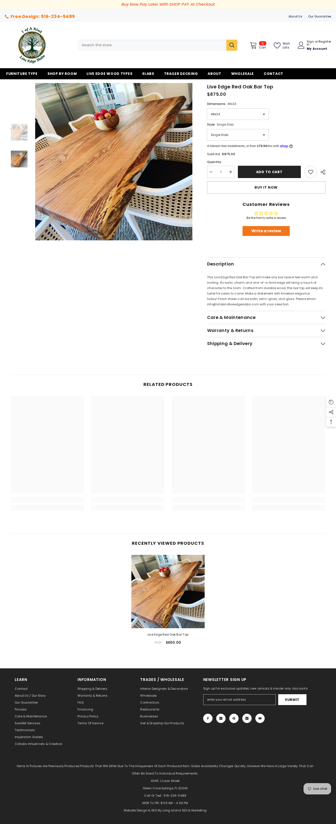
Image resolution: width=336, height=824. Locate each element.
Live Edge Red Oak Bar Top (168, 634)
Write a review (266, 231)
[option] (113, 161)
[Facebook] (208, 718)
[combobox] (151, 45)
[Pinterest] (234, 718)
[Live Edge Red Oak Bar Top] (168, 591)
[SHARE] (321, 172)
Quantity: (214, 162)
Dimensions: (221, 104)
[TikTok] (247, 718)
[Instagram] (221, 718)
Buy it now (266, 187)
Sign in (310, 43)
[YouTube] (260, 718)
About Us (295, 16)
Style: (220, 124)
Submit (292, 699)
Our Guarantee (319, 16)
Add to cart (268, 171)
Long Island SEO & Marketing (185, 810)
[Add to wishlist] (311, 172)
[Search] (157, 45)
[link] (47, 499)
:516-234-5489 (174, 795)
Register (325, 42)
